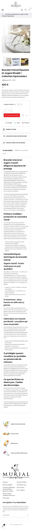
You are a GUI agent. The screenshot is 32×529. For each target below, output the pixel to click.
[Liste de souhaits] (23, 115)
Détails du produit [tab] (21, 150)
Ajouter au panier (12, 115)
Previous (3, 62)
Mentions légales (7, 484)
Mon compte (20, 487)
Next (29, 62)
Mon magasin (21, 490)
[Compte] (22, 9)
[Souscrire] (27, 515)
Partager (9, 122)
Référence (5, 80)
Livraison (5, 482)
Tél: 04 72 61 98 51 (21, 482)
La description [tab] (8, 150)
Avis (4, 153)
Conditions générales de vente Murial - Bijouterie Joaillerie (9, 489)
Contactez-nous (21, 484)
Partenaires (6, 498)
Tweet (18, 122)
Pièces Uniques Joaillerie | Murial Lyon (9, 494)
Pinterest (26, 122)
